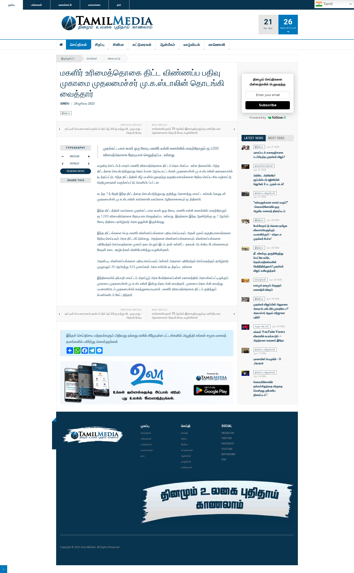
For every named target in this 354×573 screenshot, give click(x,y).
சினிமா (118, 44)
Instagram (228, 454)
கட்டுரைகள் (142, 44)
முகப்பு (11, 4)
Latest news (253, 138)
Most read (276, 138)
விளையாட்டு (114, 58)
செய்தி (184, 433)
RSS (223, 459)
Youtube (227, 449)
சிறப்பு (99, 44)
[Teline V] (106, 23)
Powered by (258, 117)
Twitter (226, 438)
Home (61, 45)
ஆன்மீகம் (167, 44)
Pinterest (227, 443)
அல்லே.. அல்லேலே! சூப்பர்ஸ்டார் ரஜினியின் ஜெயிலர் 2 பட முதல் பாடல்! (268, 179)
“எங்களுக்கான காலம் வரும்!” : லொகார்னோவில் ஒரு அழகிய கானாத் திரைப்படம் (270, 206)
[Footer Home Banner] (217, 502)
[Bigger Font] (88, 156)
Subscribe (268, 105)
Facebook (227, 433)
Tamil (327, 4)
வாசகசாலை (94, 4)
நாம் (119, 4)
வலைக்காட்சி (65, 4)
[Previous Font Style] (62, 163)
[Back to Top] (3, 569)
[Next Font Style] (88, 163)
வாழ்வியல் (192, 44)
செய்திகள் (78, 44)
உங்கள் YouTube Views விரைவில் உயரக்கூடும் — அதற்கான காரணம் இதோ (269, 336)
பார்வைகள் (36, 4)
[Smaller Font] (62, 156)
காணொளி (217, 44)
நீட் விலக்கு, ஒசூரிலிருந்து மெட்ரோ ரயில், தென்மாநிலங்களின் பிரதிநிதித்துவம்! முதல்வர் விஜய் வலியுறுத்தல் (268, 261)
